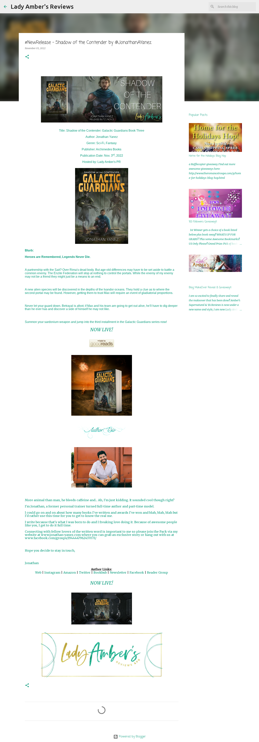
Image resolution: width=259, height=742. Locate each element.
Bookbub (100, 572)
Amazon (69, 572)
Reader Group (157, 572)
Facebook (137, 572)
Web (38, 572)
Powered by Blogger (132, 736)
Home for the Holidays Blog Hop (207, 156)
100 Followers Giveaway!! (203, 222)
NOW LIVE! (101, 330)
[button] (27, 57)
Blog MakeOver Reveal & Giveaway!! (210, 288)
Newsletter (118, 572)
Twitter (84, 572)
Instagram (52, 572)
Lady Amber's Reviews (42, 6)
